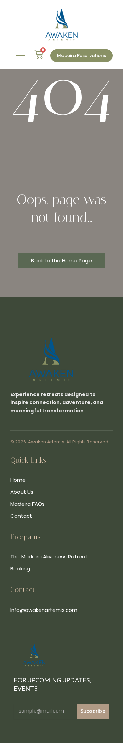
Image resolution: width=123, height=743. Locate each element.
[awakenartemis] (61, 24)
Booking (20, 568)
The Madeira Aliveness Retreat (49, 556)
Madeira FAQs (27, 503)
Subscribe (93, 711)
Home (18, 479)
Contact (21, 515)
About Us (21, 491)
